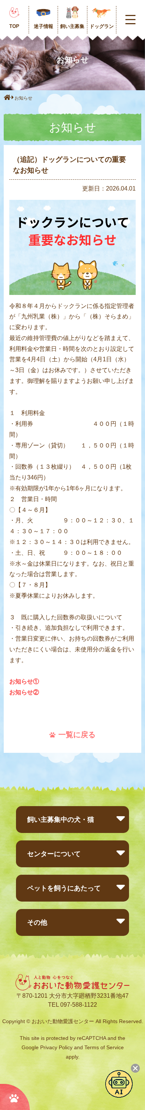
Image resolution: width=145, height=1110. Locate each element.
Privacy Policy (56, 1047)
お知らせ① (24, 681)
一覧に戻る (77, 734)
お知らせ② (24, 692)
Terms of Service (104, 1047)
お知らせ (23, 98)
